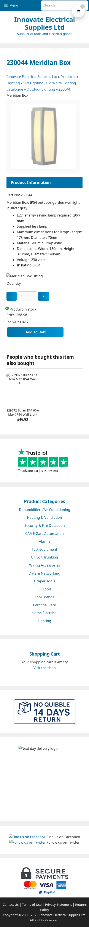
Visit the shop (44, 667)
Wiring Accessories (44, 565)
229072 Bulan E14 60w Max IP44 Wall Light (22, 412)
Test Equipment (44, 549)
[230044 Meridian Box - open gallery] (43, 167)
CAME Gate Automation (44, 533)
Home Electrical (44, 612)
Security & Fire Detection (44, 525)
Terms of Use (31, 904)
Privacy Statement (58, 904)
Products (68, 76)
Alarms (44, 541)
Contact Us (11, 904)
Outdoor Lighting (41, 89)
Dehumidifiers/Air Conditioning (44, 509)
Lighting (13, 83)
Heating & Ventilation (44, 517)
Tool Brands (44, 597)
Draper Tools (44, 581)
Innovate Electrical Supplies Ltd (44, 23)
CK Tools (44, 589)
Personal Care (44, 605)
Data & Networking (44, 573)
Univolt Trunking (44, 557)
